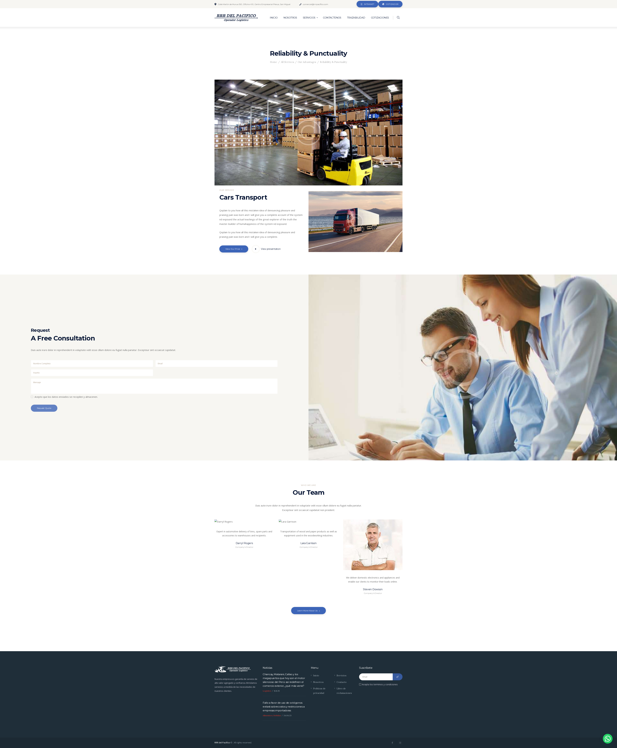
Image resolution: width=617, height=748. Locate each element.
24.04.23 (287, 715)
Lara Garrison (308, 543)
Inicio (316, 675)
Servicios (341, 675)
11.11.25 (277, 691)
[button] (608, 738)
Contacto (342, 682)
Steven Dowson (373, 589)
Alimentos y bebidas (272, 715)
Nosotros (318, 682)
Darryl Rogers (244, 543)
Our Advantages (307, 62)
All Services (287, 62)
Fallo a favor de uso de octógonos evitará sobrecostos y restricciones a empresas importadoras (284, 706)
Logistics (267, 691)
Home (273, 62)
